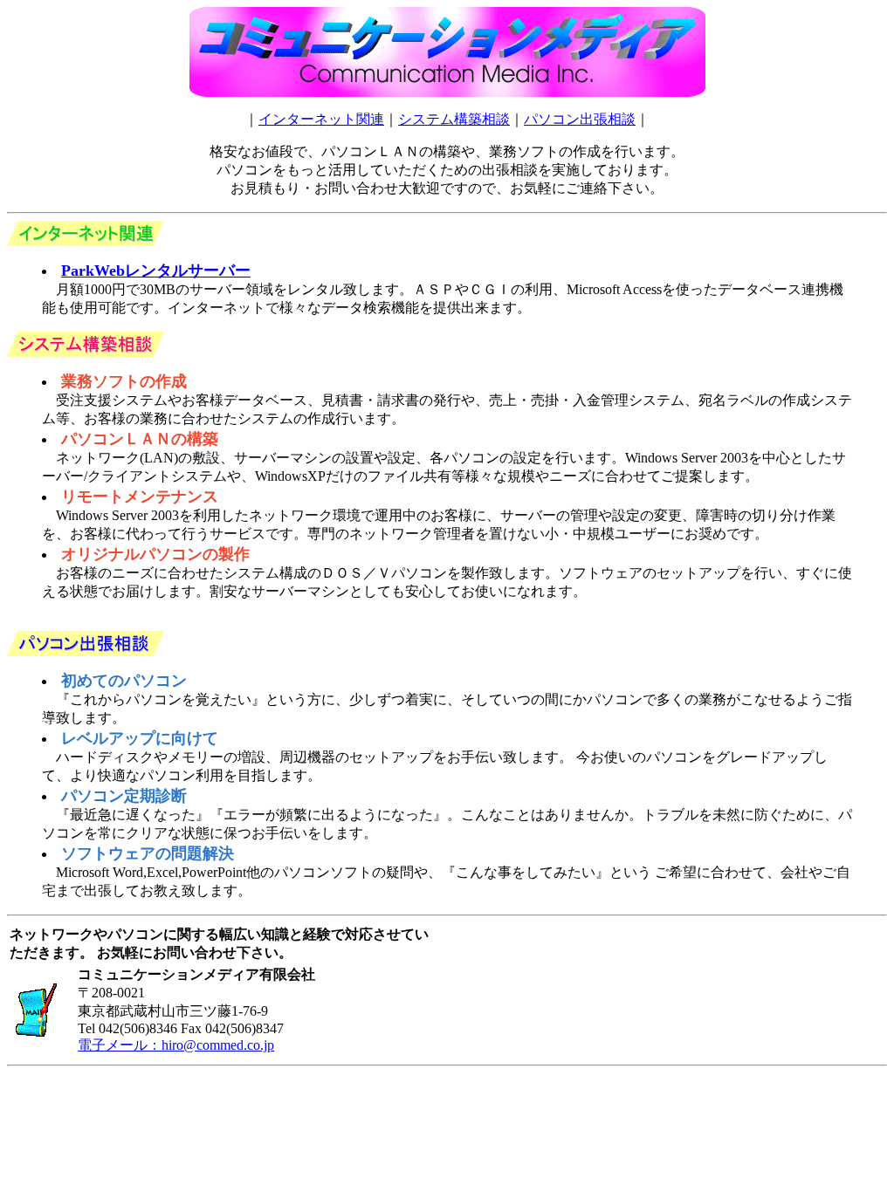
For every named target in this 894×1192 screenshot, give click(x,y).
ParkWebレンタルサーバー (156, 270)
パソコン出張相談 (580, 119)
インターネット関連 (321, 119)
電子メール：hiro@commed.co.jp (176, 1045)
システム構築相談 (454, 119)
